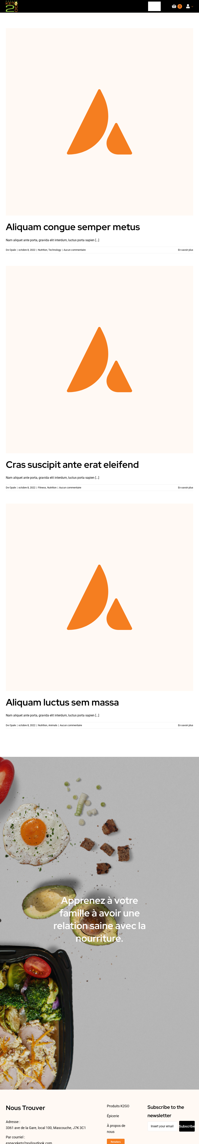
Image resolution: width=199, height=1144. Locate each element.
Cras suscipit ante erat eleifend (99, 355)
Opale (13, 249)
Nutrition (42, 249)
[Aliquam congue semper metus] (99, 122)
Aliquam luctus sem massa (99, 592)
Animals (52, 725)
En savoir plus (185, 249)
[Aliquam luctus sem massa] (99, 597)
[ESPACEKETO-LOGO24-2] (11, 2)
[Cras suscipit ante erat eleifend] (99, 359)
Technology (54, 249)
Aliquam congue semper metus (99, 117)
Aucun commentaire (75, 249)
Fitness (42, 487)
